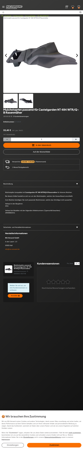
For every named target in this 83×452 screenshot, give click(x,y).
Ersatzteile (8, 16)
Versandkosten (10, 134)
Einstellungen (13, 445)
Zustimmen (54, 445)
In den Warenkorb (43, 145)
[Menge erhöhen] (76, 139)
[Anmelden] (66, 6)
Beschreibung (8, 184)
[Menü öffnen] (3, 6)
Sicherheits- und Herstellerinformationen (17, 227)
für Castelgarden (30, 16)
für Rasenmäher (18, 16)
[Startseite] (2, 16)
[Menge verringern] (7, 139)
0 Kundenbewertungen (21, 116)
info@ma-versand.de (12, 249)
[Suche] (80, 12)
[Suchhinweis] (3, 12)
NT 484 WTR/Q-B (43, 16)
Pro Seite (70, 263)
